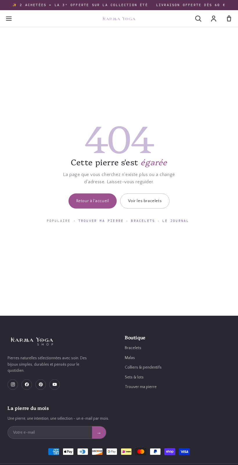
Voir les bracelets (145, 201)
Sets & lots (134, 377)
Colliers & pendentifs (143, 367)
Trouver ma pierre (101, 221)
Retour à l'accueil (92, 201)
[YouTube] (54, 384)
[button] (198, 18)
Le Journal (175, 221)
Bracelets (143, 221)
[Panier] (229, 18)
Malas (130, 358)
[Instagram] (13, 384)
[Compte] (213, 18)
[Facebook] (26, 384)
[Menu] (9, 19)
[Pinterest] (40, 384)
